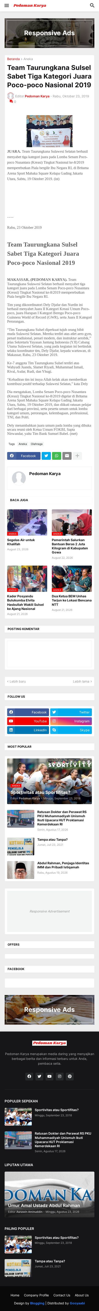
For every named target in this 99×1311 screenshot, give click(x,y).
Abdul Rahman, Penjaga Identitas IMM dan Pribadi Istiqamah (63, 865)
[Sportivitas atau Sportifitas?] (18, 1117)
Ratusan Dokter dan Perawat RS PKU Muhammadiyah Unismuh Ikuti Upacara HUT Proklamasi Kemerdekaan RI (62, 818)
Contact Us (61, 1295)
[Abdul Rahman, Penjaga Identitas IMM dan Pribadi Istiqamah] (20, 870)
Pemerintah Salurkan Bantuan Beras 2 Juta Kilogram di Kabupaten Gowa (70, 546)
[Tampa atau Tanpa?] (20, 846)
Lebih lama (81, 681)
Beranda (13, 59)
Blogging (37, 1303)
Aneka (28, 59)
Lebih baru (18, 681)
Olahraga (37, 444)
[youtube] (49, 1076)
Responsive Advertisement (49, 911)
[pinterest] (70, 1076)
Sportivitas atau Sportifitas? (57, 1110)
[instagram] (60, 1076)
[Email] (67, 456)
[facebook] (29, 1076)
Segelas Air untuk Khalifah (21, 542)
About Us (82, 1295)
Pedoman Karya (45, 473)
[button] (6, 6)
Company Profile (36, 1295)
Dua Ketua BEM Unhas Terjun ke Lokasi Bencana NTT (72, 600)
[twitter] (39, 1076)
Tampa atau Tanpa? (52, 839)
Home (15, 1295)
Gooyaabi (77, 1303)
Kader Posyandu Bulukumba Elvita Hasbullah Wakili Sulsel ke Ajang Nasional (25, 602)
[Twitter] (46, 456)
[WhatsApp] (56, 456)
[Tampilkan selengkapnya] (77, 456)
